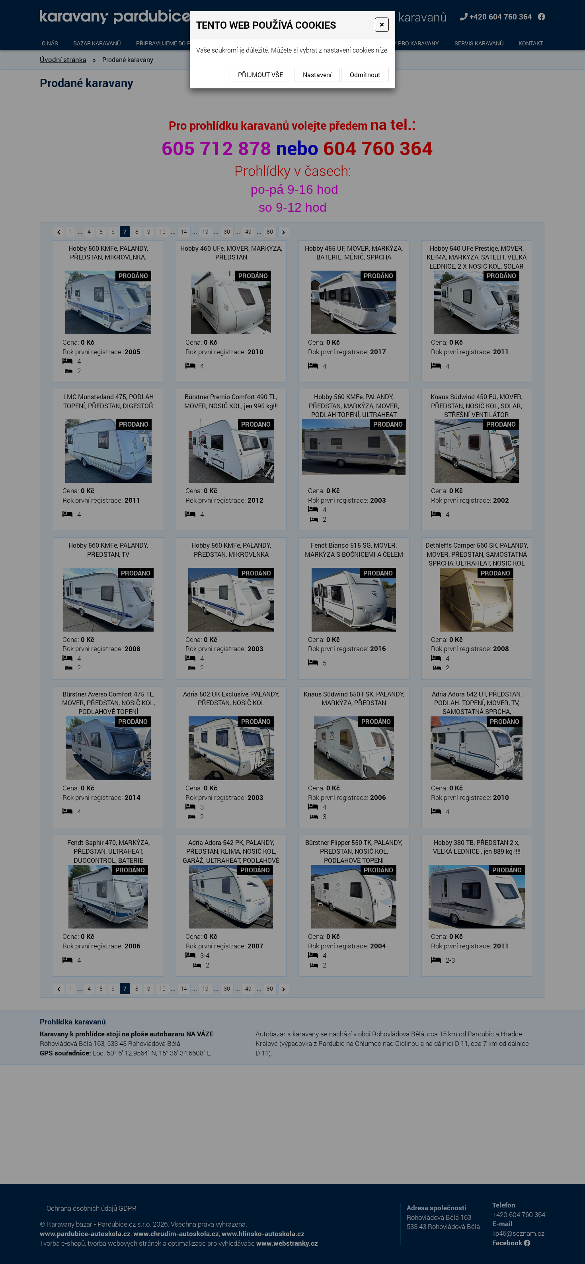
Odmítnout (365, 74)
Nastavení (317, 74)
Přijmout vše (260, 74)
